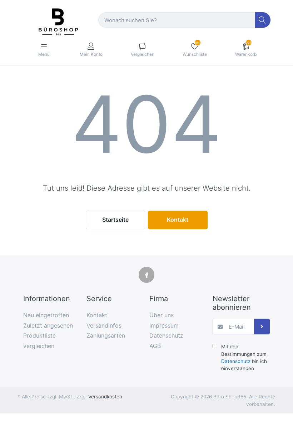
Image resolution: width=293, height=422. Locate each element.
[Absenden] (262, 327)
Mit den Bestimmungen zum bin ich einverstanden (244, 357)
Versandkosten (105, 396)
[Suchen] (263, 20)
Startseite (115, 219)
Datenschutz (235, 361)
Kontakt (177, 219)
